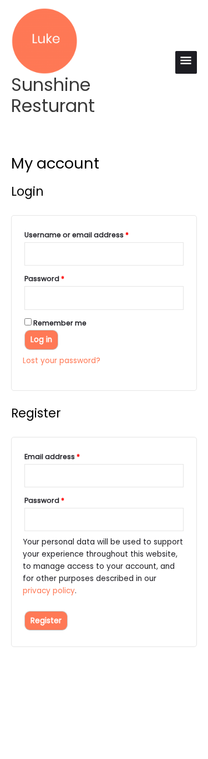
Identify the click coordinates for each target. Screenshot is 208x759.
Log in (41, 339)
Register (46, 620)
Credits (146, 715)
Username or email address (92, 235)
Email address (67, 456)
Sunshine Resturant (53, 95)
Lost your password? (61, 360)
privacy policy (49, 590)
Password (60, 278)
